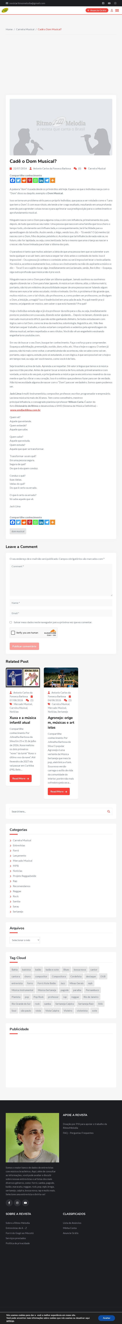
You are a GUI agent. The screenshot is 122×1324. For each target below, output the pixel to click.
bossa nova (80, 969)
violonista (82, 1010)
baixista (26, 969)
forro (30, 983)
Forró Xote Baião (46, 983)
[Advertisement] (61, 58)
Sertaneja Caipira (64, 1003)
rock (37, 1003)
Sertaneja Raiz (86, 1003)
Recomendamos (21, 885)
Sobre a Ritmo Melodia (18, 1222)
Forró (16, 850)
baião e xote (52, 969)
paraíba (77, 990)
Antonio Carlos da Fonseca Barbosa (52, 168)
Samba (16, 901)
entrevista (17, 983)
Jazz (63, 983)
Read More (19, 778)
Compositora (59, 976)
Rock (16, 896)
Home (9, 29)
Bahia (15, 969)
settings (10, 1321)
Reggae (17, 891)
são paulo (26, 1010)
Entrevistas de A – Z (16, 1228)
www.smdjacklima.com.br (25, 409)
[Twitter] (18, 180)
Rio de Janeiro (91, 996)
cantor (93, 969)
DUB (102, 976)
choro (27, 976)
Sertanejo (63, 711)
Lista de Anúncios (72, 1222)
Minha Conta (70, 1228)
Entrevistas (19, 845)
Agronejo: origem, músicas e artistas (61, 722)
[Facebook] (103, 3)
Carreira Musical (25, 29)
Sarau (16, 906)
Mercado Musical (23, 704)
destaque (91, 976)
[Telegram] (46, 180)
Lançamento (19, 855)
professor (53, 996)
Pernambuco (92, 990)
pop (27, 996)
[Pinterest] (29, 180)
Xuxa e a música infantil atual (23, 720)
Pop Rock (39, 996)
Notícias (14, 711)
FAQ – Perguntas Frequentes (78, 1132)
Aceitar (106, 1318)
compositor (41, 976)
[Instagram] (115, 3)
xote (94, 1010)
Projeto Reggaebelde (24, 875)
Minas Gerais (77, 983)
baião (38, 969)
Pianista (16, 996)
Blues (66, 969)
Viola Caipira (52, 1010)
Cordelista (75, 976)
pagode (65, 990)
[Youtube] (109, 3)
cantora (16, 976)
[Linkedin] (41, 180)
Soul (14, 1010)
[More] (52, 180)
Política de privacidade (18, 1243)
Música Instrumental (22, 990)
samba (47, 1003)
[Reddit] (24, 180)
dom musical (18, 531)
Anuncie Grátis (70, 1233)
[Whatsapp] (35, 180)
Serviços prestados (16, 1238)
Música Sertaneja (47, 990)
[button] (117, 10)
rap (65, 996)
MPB (16, 865)
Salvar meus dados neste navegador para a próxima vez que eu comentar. (53, 622)
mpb (90, 983)
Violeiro (68, 1010)
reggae (75, 996)
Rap (15, 880)
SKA (100, 1003)
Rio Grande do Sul (21, 1003)
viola (38, 1010)
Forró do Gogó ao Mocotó (20, 1233)
